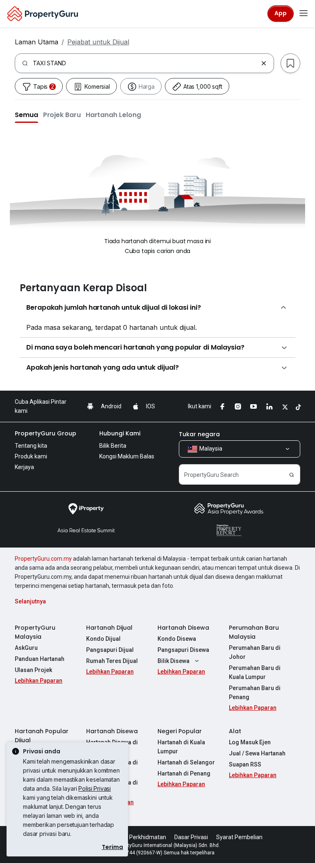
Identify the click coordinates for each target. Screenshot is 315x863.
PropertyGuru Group (45, 433)
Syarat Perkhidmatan (138, 837)
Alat (235, 731)
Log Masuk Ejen (250, 742)
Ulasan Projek (33, 670)
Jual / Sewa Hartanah (257, 753)
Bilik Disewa (173, 661)
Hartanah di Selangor (186, 762)
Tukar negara (199, 434)
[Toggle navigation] (303, 13)
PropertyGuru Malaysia (35, 632)
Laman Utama (36, 42)
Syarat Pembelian (239, 837)
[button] (26, 114)
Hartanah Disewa (183, 628)
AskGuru (26, 647)
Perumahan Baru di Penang (255, 692)
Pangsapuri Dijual (110, 650)
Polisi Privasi (94, 788)
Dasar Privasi (191, 837)
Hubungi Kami (119, 433)
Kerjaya (24, 467)
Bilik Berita (112, 445)
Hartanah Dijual (109, 628)
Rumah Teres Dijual (112, 661)
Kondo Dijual (103, 638)
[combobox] (145, 63)
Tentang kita (31, 445)
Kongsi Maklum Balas (126, 456)
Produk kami (31, 456)
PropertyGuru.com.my (43, 558)
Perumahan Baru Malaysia (254, 632)
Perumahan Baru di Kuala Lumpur (255, 672)
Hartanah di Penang (184, 773)
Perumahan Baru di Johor (255, 652)
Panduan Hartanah (39, 659)
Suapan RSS (245, 764)
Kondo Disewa (177, 638)
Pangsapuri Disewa (183, 650)
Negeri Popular (180, 731)
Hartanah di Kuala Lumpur (181, 747)
